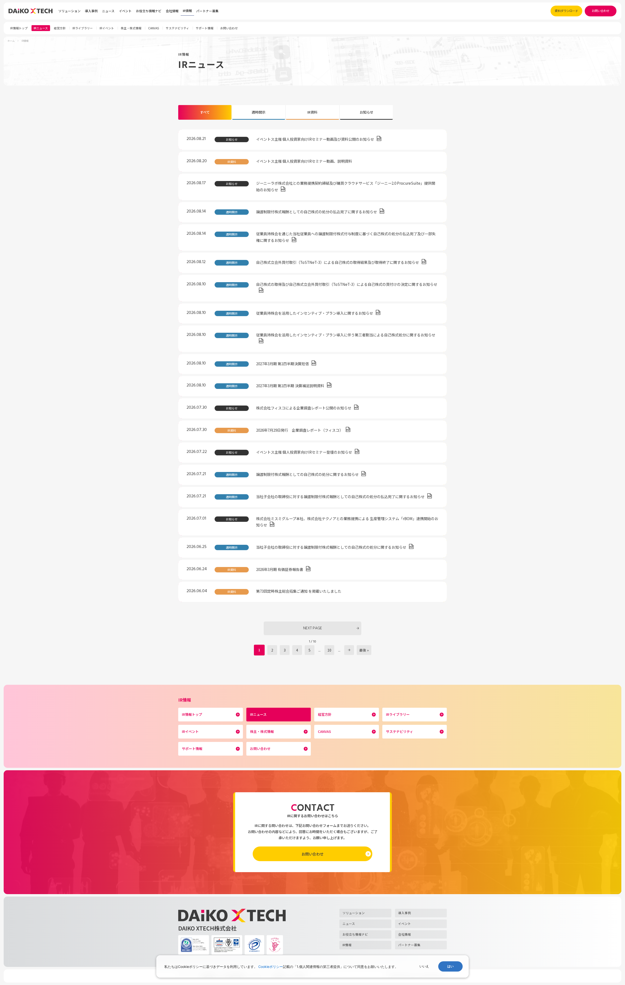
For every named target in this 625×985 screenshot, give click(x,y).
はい (450, 966)
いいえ (424, 966)
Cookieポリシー (270, 966)
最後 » (364, 650)
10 (329, 650)
